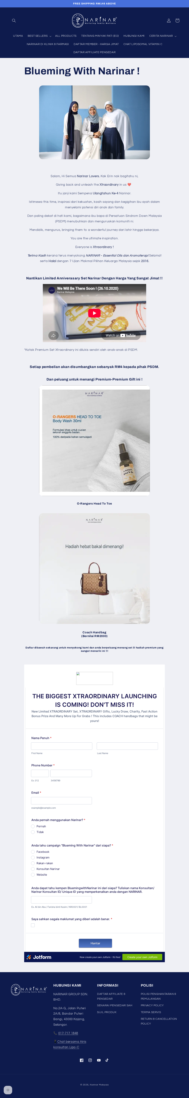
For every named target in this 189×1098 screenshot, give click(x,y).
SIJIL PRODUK (107, 1012)
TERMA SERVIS (151, 1012)
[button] (14, 20)
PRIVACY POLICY (152, 1005)
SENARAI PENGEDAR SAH (114, 1005)
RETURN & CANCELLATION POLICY (159, 1021)
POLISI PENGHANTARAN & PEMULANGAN (158, 996)
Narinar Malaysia (99, 1085)
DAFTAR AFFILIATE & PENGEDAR (111, 996)
